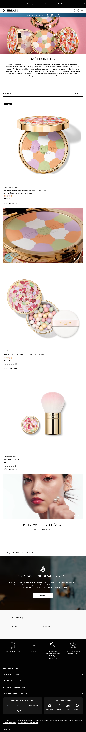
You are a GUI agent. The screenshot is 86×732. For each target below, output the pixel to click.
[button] (84, 3)
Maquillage (7, 553)
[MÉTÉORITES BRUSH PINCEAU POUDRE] (43, 413)
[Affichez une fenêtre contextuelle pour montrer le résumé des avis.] (19, 364)
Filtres (6, 93)
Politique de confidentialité (24, 720)
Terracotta (48, 626)
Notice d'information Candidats (28, 722)
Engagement (43, 595)
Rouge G (16, 626)
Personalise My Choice (65, 720)
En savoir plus (53, 658)
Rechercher (33, 705)
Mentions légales (8, 720)
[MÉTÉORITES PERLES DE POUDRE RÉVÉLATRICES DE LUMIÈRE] (43, 308)
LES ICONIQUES (19, 553)
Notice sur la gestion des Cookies (46, 720)
